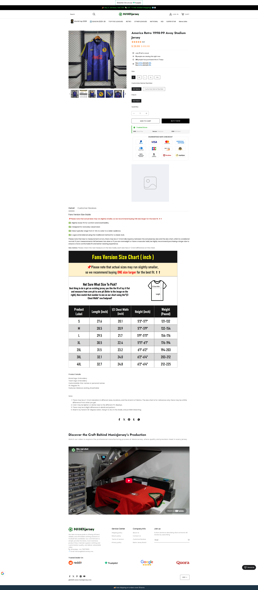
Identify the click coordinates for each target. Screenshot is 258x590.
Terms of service (118, 539)
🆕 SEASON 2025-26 (98, 21)
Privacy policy (116, 542)
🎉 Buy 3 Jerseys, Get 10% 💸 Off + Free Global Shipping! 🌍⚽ (129, 7)
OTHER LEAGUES (140, 21)
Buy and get (143, 63)
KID (162, 21)
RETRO (128, 21)
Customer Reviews (139, 539)
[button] (70, 94)
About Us (136, 533)
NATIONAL (154, 21)
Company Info (139, 528)
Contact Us (137, 536)
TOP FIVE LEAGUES (116, 21)
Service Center (118, 528)
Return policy (116, 536)
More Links (183, 21)
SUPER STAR (171, 21)
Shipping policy (117, 533)
